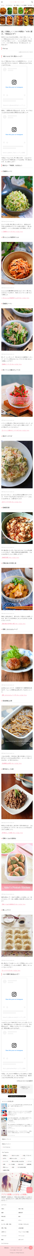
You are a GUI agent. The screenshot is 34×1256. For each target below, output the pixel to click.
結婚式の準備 (6, 1170)
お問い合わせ (27, 1247)
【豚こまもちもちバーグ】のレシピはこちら (14, 695)
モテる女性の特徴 (22, 1167)
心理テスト (3, 1231)
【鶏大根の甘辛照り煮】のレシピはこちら (13, 623)
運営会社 (6, 1247)
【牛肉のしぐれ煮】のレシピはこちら (12, 832)
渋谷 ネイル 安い (15, 1155)
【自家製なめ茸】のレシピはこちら (11, 763)
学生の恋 (3, 1216)
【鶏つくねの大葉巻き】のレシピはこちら (13, 904)
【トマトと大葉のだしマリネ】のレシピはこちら (15, 430)
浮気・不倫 (3, 1228)
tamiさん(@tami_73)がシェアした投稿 (14, 152)
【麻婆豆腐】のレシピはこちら (10, 557)
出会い (2, 1220)
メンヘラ (23, 1158)
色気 (4, 1164)
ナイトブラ (5, 1161)
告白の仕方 (20, 1164)
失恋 (13, 1167)
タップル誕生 (12, 1164)
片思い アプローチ (27, 1155)
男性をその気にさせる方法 (18, 1161)
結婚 (2, 1212)
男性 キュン (5, 1167)
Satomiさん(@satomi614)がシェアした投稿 (15, 105)
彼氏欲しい (5, 1155)
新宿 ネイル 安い (13, 1158)
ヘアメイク (3, 1235)
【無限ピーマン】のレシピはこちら (11, 364)
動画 (2, 1239)
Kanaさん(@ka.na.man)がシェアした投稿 (15, 1017)
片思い (2, 1208)
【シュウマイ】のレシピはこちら (10, 970)
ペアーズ (29, 1161)
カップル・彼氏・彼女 (6, 1224)
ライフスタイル (6, 1147)
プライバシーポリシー (16, 1247)
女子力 (4, 1158)
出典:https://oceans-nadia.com (7, 221)
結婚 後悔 (29, 1164)
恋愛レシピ (17, 2)
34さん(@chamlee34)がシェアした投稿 (14, 1068)
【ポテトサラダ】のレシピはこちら (11, 502)
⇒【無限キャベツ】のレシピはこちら (12, 231)
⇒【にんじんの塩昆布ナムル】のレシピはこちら (15, 298)
